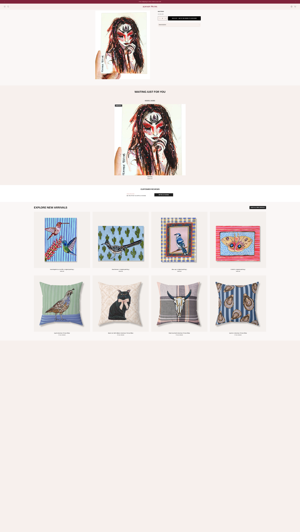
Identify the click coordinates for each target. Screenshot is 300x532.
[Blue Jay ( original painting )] (179, 240)
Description (162, 24)
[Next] (295, 2)
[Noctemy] (150, 139)
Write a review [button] (164, 194)
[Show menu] (4, 6)
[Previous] (4, 2)
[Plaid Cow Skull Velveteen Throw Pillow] (179, 303)
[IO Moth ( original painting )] (238, 240)
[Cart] (295, 6)
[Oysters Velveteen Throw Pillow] (238, 303)
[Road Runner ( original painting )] (121, 240)
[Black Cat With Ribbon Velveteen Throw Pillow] (121, 303)
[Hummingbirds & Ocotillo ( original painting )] (62, 240)
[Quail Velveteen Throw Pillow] (62, 303)
